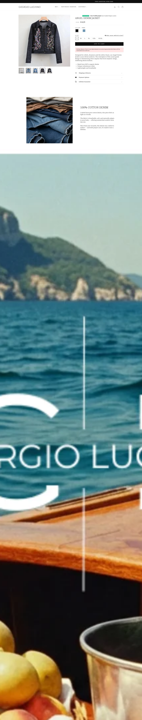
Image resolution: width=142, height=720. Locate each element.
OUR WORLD (82, 6)
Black (76, 30)
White (80, 30)
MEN (56, 6)
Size (99, 35)
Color (80, 27)
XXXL (100, 38)
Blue (84, 30)
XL (89, 38)
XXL (94, 38)
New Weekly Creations (68, 6)
